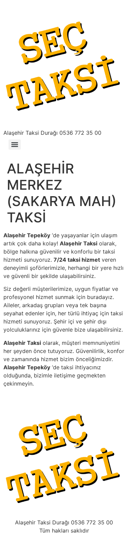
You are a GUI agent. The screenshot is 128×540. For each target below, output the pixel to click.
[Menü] (15, 144)
